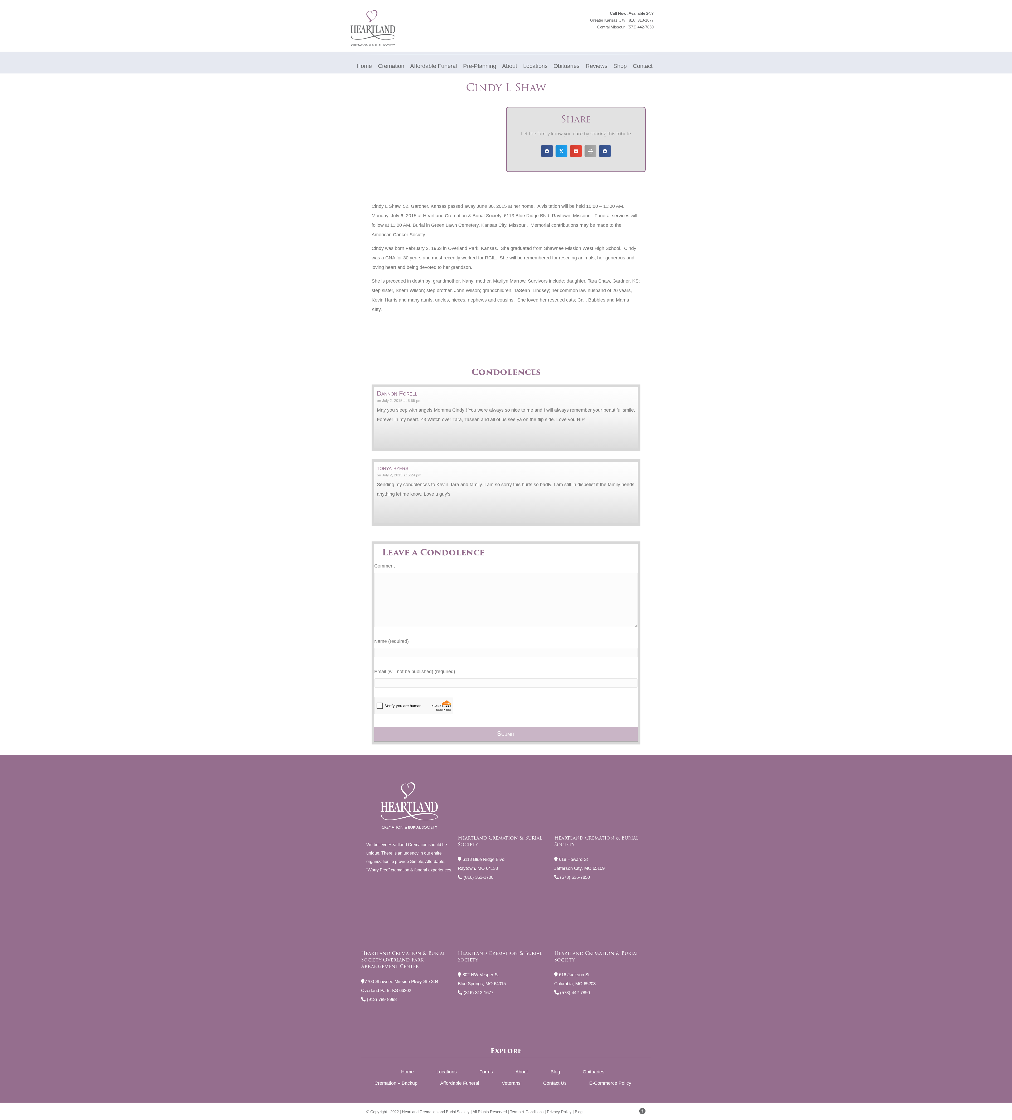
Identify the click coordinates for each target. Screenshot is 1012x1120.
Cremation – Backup (395, 1083)
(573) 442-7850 (640, 27)
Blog (555, 1071)
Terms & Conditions (527, 1111)
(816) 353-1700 (477, 877)
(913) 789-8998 (381, 999)
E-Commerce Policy (610, 1083)
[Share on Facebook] (547, 151)
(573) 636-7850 (574, 877)
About (521, 1071)
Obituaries (593, 1071)
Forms (486, 1071)
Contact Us (555, 1083)
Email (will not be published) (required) (414, 671)
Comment (384, 566)
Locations (446, 1071)
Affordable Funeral (459, 1083)
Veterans (511, 1083)
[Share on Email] (576, 151)
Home (407, 1071)
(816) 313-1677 (640, 20)
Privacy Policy (559, 1111)
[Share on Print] (590, 151)
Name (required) (391, 641)
